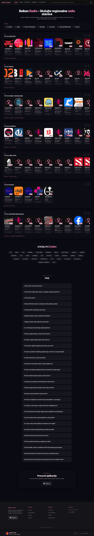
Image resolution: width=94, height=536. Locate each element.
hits (21, 255)
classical (16, 258)
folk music (67, 258)
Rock (16, 252)
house (57, 255)
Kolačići (50, 515)
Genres (34, 2)
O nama (30, 510)
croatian (13, 255)
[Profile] (91, 2)
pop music (25, 258)
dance (56, 252)
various (74, 252)
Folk (23, 252)
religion (64, 255)
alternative (44, 258)
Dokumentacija (31, 512)
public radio (65, 252)
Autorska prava (52, 517)
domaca (73, 255)
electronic (77, 258)
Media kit (30, 517)
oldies (59, 258)
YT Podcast (42, 2)
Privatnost (51, 510)
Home (16, 2)
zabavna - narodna (44, 262)
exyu (52, 258)
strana (81, 255)
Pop (11, 252)
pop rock (34, 258)
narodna (48, 252)
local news (39, 252)
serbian (30, 252)
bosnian (82, 252)
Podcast (27, 2)
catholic (49, 255)
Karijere (30, 515)
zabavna (35, 255)
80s (42, 255)
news (27, 255)
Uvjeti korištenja (52, 512)
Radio (21, 2)
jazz (54, 262)
